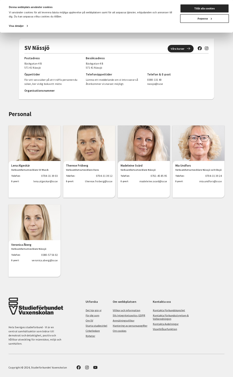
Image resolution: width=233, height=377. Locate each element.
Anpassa (202, 18)
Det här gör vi (93, 310)
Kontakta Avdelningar (166, 324)
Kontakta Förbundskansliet (169, 310)
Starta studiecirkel (96, 325)
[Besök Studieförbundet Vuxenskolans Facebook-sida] (200, 49)
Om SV (89, 320)
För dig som (92, 315)
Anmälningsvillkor (123, 320)
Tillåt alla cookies (204, 8)
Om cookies (119, 330)
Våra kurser (177, 48)
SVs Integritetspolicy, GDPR (129, 315)
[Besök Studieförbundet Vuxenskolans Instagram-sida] (207, 49)
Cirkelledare (93, 330)
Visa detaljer (16, 25)
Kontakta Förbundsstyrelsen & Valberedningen (171, 317)
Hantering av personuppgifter (130, 325)
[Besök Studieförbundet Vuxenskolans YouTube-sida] (95, 368)
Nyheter (90, 336)
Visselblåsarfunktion (165, 329)
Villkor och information (126, 310)
